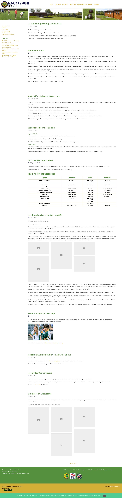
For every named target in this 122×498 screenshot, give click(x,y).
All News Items (6, 31)
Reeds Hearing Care (54, 361)
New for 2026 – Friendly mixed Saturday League (44, 96)
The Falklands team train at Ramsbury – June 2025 (45, 214)
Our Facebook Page (7, 33)
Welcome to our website (36, 50)
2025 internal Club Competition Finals (40, 160)
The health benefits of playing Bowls (40, 372)
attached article (37, 385)
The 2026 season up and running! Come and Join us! (45, 23)
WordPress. (117, 486)
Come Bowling (5, 26)
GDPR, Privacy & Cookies (8, 34)
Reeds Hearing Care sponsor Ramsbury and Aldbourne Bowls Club (49, 354)
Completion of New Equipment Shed (39, 393)
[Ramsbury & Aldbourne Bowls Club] (15, 4)
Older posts (73, 463)
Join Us (4, 27)
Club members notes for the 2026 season (41, 127)
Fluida (111, 486)
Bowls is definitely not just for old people (41, 313)
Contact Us (5, 29)
